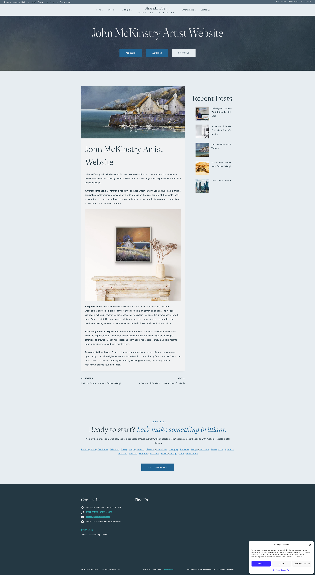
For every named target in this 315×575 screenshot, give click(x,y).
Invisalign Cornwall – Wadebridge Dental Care (222, 112)
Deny (281, 564)
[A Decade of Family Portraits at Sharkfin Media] (202, 131)
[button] (310, 544)
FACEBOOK (294, 2)
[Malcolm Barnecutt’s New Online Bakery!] (202, 168)
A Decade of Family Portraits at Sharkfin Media (162, 381)
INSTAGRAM (306, 2)
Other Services (188, 10)
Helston (140, 449)
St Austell (154, 453)
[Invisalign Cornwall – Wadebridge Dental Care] (202, 113)
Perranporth (217, 449)
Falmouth (114, 449)
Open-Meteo (168, 569)
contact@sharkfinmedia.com (98, 517)
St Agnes (143, 453)
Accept (261, 564)
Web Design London (221, 180)
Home (98, 10)
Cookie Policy (275, 570)
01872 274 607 (281, 2)
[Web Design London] (202, 186)
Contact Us (205, 10)
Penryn (194, 449)
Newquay (173, 449)
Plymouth (229, 449)
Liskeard (150, 449)
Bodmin (85, 449)
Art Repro (126, 10)
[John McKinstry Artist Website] (202, 150)
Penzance (204, 449)
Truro (181, 453)
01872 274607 (92, 512)
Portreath (122, 453)
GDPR (104, 534)
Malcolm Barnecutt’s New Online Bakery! (101, 381)
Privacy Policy (286, 570)
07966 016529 (106, 512)
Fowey (124, 449)
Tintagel (173, 453)
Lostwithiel (161, 449)
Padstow (184, 449)
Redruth (133, 453)
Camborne (103, 449)
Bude (93, 449)
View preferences (302, 564)
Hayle (132, 449)
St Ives (164, 453)
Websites (112, 10)
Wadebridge (192, 453)
